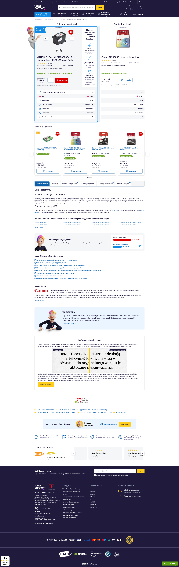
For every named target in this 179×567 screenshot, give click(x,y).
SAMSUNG (93, 504)
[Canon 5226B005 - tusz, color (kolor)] (123, 38)
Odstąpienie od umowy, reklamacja (73, 497)
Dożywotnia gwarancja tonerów (71, 512)
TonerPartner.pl (96, 486)
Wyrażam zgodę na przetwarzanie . (112, 475)
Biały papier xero (121, 412)
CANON (63, 19)
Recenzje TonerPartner (69, 518)
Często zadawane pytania (70, 515)
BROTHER (93, 507)
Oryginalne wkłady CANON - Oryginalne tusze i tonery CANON (56, 412)
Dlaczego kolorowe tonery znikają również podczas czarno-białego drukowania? (61, 278)
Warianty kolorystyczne (69, 184)
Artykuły (118, 2)
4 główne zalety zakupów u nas (71, 510)
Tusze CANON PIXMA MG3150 (71, 223)
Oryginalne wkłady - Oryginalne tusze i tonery (93, 410)
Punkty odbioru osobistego (70, 502)
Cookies (64, 494)
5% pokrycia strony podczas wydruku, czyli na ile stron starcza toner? (58, 268)
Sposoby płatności (68, 504)
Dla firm (125, 2)
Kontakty (132, 2)
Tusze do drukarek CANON (66, 410)
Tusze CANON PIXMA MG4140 (99, 223)
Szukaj (100, 7)
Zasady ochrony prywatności (71, 491)
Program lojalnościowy (69, 507)
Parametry (55, 184)
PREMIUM (115, 210)
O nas (92, 489)
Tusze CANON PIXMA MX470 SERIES (129, 223)
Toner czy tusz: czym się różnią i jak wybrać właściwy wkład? (55, 273)
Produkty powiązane (123, 184)
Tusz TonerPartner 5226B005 (120, 244)
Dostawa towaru (108, 2)
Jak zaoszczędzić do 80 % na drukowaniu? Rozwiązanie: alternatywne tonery (60, 265)
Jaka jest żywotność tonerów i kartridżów (49, 276)
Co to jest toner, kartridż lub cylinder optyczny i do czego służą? (56, 260)
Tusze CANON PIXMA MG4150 (99, 225)
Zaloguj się (129, 9)
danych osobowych (121, 475)
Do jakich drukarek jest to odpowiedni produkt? (113, 65)
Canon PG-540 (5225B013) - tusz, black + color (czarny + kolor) (74, 149)
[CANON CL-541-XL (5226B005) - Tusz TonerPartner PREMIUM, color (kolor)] (59, 38)
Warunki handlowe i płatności (71, 489)
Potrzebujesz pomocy (87, 184)
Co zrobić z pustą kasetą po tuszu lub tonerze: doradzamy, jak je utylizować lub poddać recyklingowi (68, 270)
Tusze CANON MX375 (41, 223)
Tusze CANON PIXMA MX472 (127, 225)
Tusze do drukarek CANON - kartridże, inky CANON (96, 412)
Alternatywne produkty (106, 184)
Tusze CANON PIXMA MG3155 (71, 225)
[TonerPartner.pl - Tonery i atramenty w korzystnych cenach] (39, 7)
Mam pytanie (125, 424)
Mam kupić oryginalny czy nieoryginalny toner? (51, 263)
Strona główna (38, 19)
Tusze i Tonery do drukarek (51, 19)
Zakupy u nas (67, 486)
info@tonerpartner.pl (110, 424)
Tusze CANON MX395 (41, 225)
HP (91, 499)
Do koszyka (127, 80)
